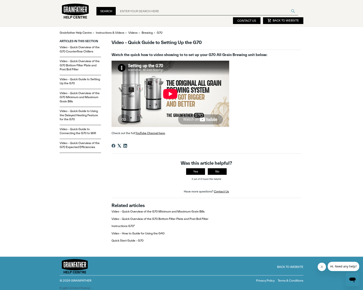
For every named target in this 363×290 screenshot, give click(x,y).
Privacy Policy (265, 280)
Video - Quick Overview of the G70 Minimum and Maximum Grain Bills (80, 97)
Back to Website (283, 21)
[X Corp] (119, 146)
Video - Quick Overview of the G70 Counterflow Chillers (80, 49)
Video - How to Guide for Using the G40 (138, 233)
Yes (195, 171)
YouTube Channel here (150, 133)
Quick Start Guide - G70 (127, 240)
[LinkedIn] (125, 146)
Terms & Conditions (290, 280)
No (217, 171)
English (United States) (75, 288)
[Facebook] (113, 146)
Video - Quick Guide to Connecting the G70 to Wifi (78, 131)
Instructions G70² (123, 226)
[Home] (75, 11)
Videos (133, 32)
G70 (159, 32)
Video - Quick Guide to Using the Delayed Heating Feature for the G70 (79, 115)
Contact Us (246, 20)
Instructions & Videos (110, 32)
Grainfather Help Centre (76, 32)
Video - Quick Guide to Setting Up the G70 (80, 81)
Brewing (147, 32)
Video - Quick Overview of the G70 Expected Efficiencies (80, 145)
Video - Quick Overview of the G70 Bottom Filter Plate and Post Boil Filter (80, 65)
